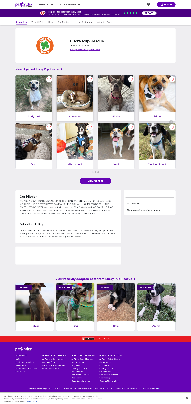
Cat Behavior (105, 371)
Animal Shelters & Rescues (53, 365)
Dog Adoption (77, 362)
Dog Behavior (77, 371)
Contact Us (20, 371)
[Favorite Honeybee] (90, 79)
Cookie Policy (132, 388)
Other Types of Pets (50, 368)
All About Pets (68, 4)
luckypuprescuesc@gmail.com (85, 49)
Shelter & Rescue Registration (40, 388)
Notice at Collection (85, 388)
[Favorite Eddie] (172, 79)
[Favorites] (148, 4)
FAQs (17, 359)
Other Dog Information (81, 381)
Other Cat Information (108, 381)
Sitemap (58, 388)
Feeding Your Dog (79, 368)
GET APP (149, 13)
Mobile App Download (24, 362)
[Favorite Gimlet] (131, 79)
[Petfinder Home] (24, 4)
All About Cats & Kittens (109, 359)
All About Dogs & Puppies (82, 359)
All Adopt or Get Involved (53, 359)
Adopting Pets (48, 362)
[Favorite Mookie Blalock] (172, 127)
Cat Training (104, 378)
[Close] (187, 398)
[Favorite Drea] (49, 127)
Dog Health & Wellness (80, 375)
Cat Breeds (104, 365)
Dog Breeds (76, 365)
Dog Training (76, 378)
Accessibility (120, 388)
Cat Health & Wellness (108, 375)
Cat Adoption (105, 362)
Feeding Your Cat (106, 368)
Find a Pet (44, 4)
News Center (20, 365)
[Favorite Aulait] (131, 127)
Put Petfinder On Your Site (26, 368)
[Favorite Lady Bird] (49, 79)
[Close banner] (36, 13)
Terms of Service (69, 388)
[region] (95, 398)
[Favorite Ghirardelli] (90, 127)
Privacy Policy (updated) (104, 388)
